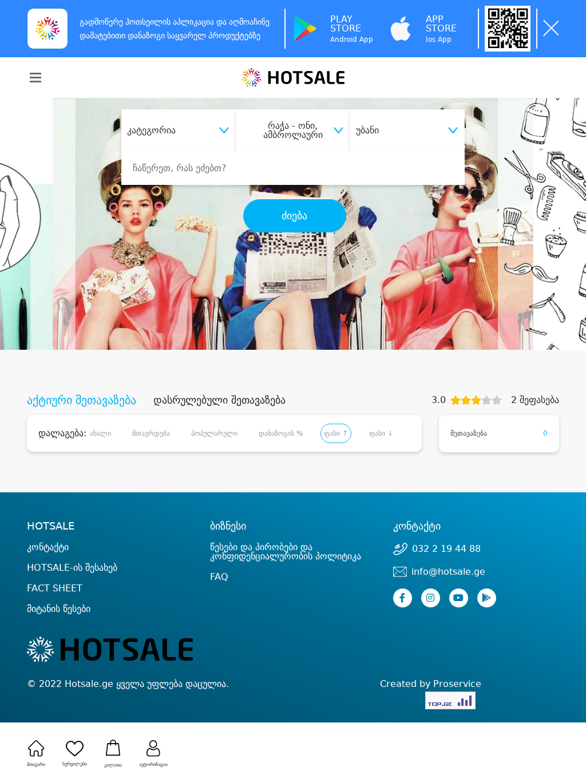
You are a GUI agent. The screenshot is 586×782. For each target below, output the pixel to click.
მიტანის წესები (58, 608)
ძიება (294, 216)
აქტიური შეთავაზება (81, 400)
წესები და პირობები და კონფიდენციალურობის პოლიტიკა (285, 552)
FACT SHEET (54, 588)
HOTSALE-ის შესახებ (72, 567)
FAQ (219, 576)
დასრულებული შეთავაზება (219, 400)
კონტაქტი (48, 547)
